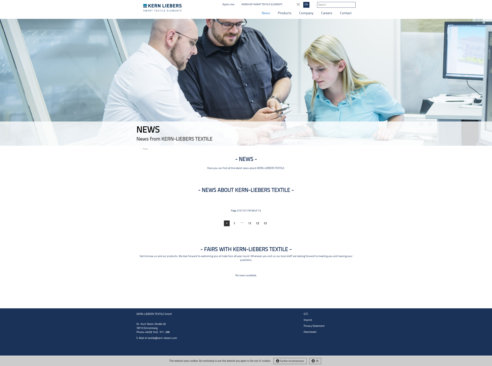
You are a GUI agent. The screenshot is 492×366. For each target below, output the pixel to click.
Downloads (310, 332)
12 (257, 223)
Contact (346, 13)
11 (249, 223)
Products (285, 13)
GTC (306, 314)
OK (317, 361)
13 (265, 223)
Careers (326, 13)
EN (306, 4)
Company (306, 13)
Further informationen (292, 361)
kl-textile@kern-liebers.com (161, 338)
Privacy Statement (314, 326)
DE (298, 4)
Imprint (308, 320)
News (266, 13)
